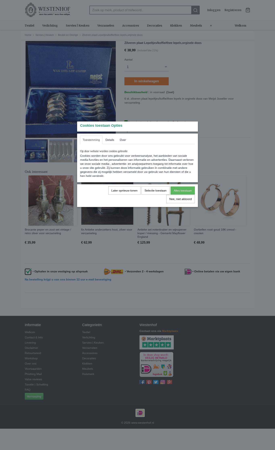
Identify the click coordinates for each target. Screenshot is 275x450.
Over (123, 139)
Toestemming (91, 139)
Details (109, 139)
